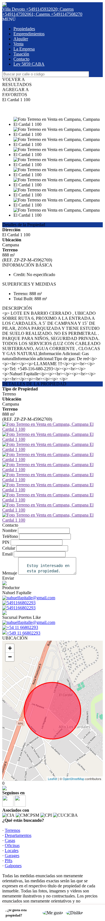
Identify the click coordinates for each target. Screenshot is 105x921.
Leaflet (52, 778)
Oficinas (12, 845)
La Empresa (24, 49)
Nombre (9, 530)
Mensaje (9, 573)
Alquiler (20, 38)
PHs (8, 860)
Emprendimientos (29, 33)
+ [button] (10, 648)
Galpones (13, 865)
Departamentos (18, 835)
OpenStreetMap (73, 778)
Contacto (21, 59)
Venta (18, 43)
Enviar (8, 578)
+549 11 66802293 (23, 633)
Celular (8, 548)
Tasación (21, 54)
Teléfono (10, 536)
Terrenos (12, 830)
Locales (11, 850)
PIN (6, 542)
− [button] (10, 656)
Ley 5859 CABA (29, 64)
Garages (12, 855)
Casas (10, 840)
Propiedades (24, 28)
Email (7, 554)
